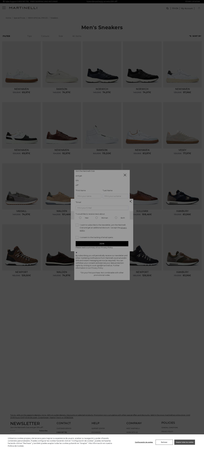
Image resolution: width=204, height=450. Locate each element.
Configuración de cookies (144, 442)
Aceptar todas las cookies (184, 442)
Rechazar (164, 442)
